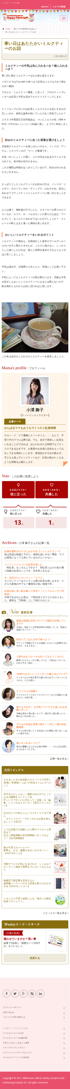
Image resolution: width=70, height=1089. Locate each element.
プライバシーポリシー (12, 1007)
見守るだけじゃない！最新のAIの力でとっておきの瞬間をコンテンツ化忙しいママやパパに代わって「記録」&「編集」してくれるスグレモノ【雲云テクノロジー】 (27, 799)
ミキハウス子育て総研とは (14, 1017)
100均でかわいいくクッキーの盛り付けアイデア (42, 673)
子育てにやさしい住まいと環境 (16, 1042)
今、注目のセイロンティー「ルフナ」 (24, 577)
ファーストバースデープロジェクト (18, 1052)
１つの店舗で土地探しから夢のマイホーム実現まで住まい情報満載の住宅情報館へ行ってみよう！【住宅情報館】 (27, 834)
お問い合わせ (8, 1012)
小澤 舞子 (35, 410)
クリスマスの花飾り (27, 691)
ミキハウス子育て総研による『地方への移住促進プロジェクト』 (27, 900)
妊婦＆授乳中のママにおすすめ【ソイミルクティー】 (33, 551)
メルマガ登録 (59, 6)
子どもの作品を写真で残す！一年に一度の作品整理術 (41, 726)
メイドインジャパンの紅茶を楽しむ (23, 564)
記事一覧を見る (58, 758)
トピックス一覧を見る (55, 913)
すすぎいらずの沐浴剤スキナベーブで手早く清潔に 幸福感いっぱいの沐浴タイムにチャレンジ (28, 782)
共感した (51, 489)
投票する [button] (35, 958)
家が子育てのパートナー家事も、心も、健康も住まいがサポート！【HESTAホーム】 (26, 850)
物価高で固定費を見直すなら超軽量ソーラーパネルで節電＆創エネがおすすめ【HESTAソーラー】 (27, 883)
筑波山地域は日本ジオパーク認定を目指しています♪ (41, 622)
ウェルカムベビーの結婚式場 (15, 1037)
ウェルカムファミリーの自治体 (16, 1057)
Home (8, 29)
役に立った (18, 489)
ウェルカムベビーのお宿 (13, 1033)
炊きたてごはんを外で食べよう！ (34, 639)
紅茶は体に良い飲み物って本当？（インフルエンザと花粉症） (34, 592)
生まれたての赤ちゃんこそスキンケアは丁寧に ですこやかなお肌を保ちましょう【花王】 (27, 817)
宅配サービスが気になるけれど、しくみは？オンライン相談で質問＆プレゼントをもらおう (27, 866)
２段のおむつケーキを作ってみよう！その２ (40, 656)
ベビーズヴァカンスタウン (14, 1047)
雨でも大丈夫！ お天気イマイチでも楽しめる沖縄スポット (41, 708)
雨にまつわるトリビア (28, 743)
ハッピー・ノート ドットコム (15, 1028)
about (45, 6)
